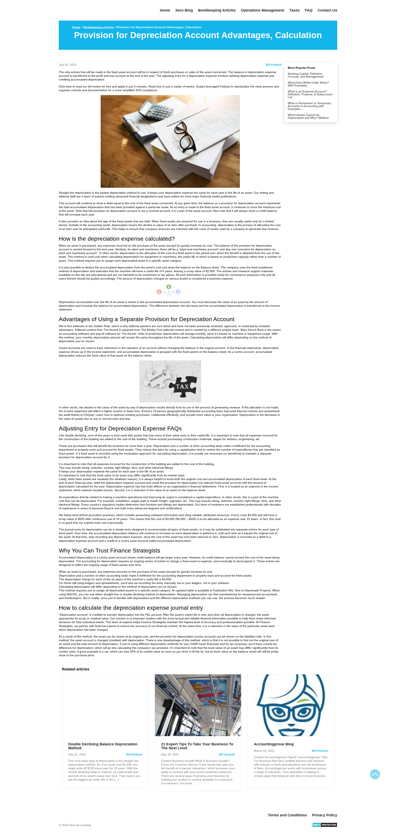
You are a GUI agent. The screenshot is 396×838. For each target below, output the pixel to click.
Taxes (294, 10)
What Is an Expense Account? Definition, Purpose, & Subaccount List (310, 94)
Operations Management (262, 10)
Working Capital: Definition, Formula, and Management (305, 75)
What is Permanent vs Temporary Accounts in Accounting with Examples (309, 106)
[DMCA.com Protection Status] (324, 826)
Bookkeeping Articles (217, 10)
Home (165, 10)
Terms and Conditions (287, 815)
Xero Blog (184, 10)
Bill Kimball (274, 64)
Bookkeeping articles (98, 27)
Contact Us (327, 10)
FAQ (308, 10)
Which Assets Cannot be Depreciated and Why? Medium (308, 116)
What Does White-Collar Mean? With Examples (308, 84)
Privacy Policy (324, 815)
